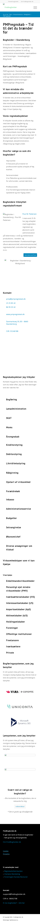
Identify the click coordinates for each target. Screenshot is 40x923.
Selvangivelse (13, 527)
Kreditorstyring (14, 444)
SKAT (9, 418)
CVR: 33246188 (12, 331)
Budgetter (11, 518)
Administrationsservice (18, 508)
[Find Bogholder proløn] (20, 774)
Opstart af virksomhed (18, 482)
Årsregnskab (12, 436)
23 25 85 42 (11, 303)
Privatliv (6, 854)
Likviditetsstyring (15, 463)
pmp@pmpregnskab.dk (16, 299)
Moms (9, 427)
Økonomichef (13, 536)
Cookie (5, 851)
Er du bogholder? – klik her (14, 903)
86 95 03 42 (11, 307)
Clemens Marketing (12, 874)
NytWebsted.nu (14, 920)
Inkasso (10, 499)
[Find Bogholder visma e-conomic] (20, 692)
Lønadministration (16, 408)
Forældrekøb (13, 491)
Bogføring (11, 399)
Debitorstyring (14, 454)
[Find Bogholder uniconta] (20, 707)
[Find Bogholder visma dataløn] (20, 760)
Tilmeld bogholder (13, 1)
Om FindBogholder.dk (27, 1)
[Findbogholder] (16, 7)
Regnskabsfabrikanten (13, 871)
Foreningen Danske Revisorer (16, 877)
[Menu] (34, 7)
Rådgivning (12, 472)
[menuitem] (13, 1)
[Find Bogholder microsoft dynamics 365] (20, 722)
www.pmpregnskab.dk (15, 314)
